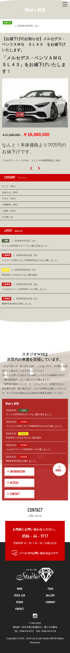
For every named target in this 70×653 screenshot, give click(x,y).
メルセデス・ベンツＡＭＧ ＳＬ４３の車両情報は (31, 160)
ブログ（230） (9, 198)
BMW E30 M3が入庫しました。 (22, 461)
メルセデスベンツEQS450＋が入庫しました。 (29, 449)
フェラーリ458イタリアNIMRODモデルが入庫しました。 (35, 426)
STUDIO (19, 602)
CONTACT (19, 609)
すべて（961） (9, 186)
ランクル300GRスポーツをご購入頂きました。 (30, 414)
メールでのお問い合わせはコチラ (38, 553)
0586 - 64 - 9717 (35, 536)
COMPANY (50, 602)
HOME (19, 588)
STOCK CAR (19, 595)
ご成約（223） (9, 211)
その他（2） (8, 217)
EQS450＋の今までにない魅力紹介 (23, 437)
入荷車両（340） (10, 204)
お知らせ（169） (10, 192)
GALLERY (50, 595)
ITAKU (50, 588)
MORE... (59, 470)
